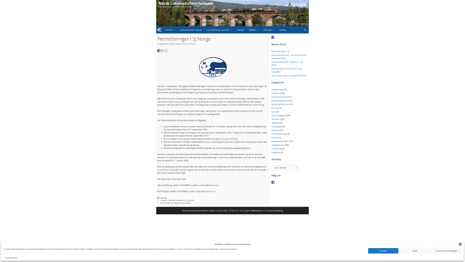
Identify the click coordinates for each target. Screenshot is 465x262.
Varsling (282, 30)
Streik (274, 137)
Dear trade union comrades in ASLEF (288, 75)
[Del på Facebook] (158, 50)
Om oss (169, 30)
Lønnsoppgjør (278, 115)
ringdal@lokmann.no (205, 191)
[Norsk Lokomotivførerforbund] (159, 29)
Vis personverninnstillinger (446, 251)
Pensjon (275, 130)
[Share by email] (165, 50)
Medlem (252, 30)
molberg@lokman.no (208, 185)
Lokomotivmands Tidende (191, 30)
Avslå (415, 251)
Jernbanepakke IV (279, 100)
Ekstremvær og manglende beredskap (175, 203)
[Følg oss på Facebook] (272, 37)
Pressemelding (278, 133)
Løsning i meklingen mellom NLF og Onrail (177, 200)
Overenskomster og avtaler (218, 30)
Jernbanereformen (280, 104)
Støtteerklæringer (279, 141)
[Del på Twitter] (162, 50)
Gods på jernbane (280, 96)
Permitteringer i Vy (280, 51)
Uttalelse (275, 152)
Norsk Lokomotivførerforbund (186, 3)
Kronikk (275, 108)
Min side (240, 30)
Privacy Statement (11, 258)
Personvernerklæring (274, 210)
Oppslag (163, 198)
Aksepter (383, 251)
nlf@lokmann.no (257, 210)
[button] (460, 244)
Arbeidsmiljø (277, 89)
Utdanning (276, 148)
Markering (276, 119)
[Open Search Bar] (305, 29)
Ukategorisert (278, 145)
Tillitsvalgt (267, 30)
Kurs (273, 111)
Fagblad (275, 93)
